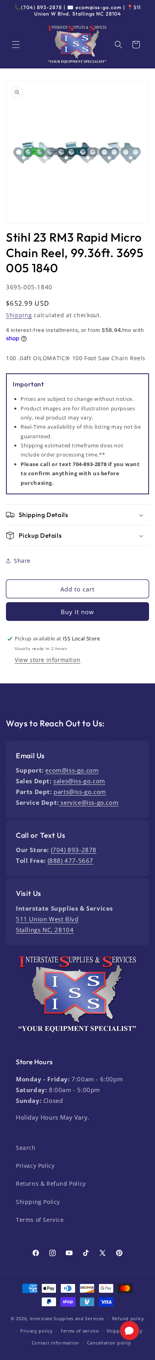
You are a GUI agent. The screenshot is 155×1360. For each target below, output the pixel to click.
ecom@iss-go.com (72, 770)
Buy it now (77, 612)
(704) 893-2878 (74, 850)
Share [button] (22, 560)
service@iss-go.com (88, 802)
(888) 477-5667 (70, 860)
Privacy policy (36, 1331)
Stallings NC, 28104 (45, 930)
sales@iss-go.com (79, 781)
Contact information (55, 1343)
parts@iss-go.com (80, 792)
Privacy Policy (35, 1165)
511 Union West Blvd (47, 919)
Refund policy (128, 1318)
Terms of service (79, 1331)
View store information (47, 659)
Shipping (19, 315)
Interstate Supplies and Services (67, 1318)
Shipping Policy (38, 1202)
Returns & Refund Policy (51, 1183)
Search (26, 1147)
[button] (16, 44)
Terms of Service (40, 1219)
